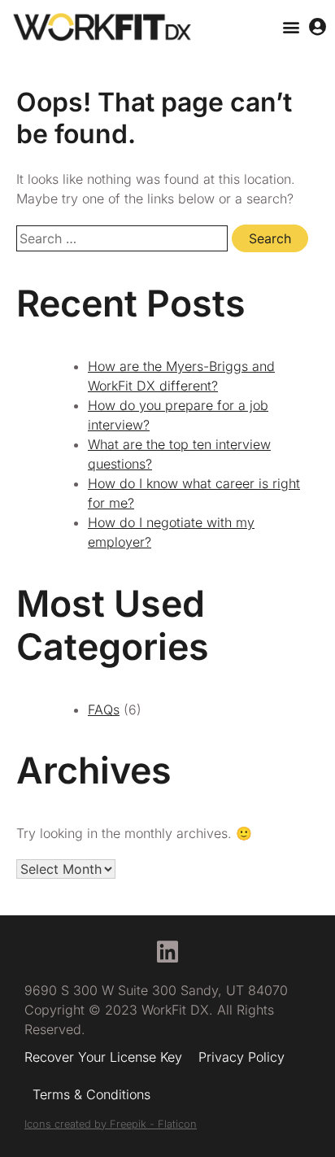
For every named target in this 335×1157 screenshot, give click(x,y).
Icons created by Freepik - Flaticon (110, 1124)
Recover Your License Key (103, 1057)
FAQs (104, 709)
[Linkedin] (167, 952)
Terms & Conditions (91, 1094)
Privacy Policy (241, 1057)
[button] (291, 27)
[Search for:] (124, 238)
